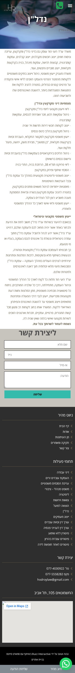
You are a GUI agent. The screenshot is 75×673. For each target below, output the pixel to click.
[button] (56, 669)
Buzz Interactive (41, 654)
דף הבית (71, 29)
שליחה (37, 394)
